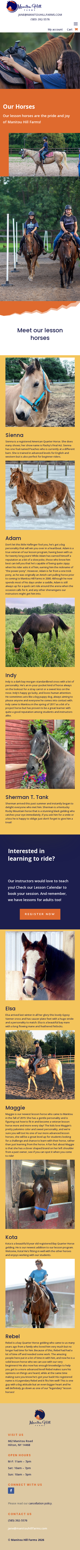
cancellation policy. (40, 1503)
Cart (69, 29)
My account (55, 29)
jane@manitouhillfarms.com (40, 14)
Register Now (40, 914)
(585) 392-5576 (40, 19)
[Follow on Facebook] (11, 1490)
